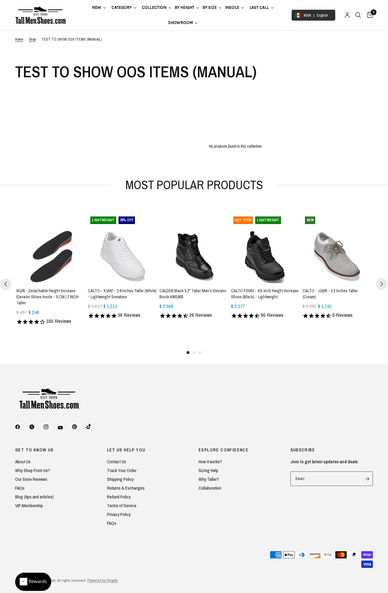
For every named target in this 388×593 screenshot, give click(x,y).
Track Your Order (121, 470)
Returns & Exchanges (126, 488)
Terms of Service (121, 505)
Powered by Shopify (102, 580)
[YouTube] (64, 427)
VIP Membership (29, 505)
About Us (23, 461)
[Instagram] (50, 427)
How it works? (210, 461)
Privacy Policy (119, 514)
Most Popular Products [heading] (194, 185)
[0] (368, 15)
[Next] (381, 284)
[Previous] (6, 284)
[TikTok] (93, 426)
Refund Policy (119, 497)
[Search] (358, 15)
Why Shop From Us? (32, 470)
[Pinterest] (78, 426)
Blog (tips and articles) (34, 497)
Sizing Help (208, 470)
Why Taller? (209, 479)
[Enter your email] (367, 478)
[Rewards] (33, 582)
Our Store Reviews (31, 479)
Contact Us (116, 461)
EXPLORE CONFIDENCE (224, 450)
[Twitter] (36, 427)
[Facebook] (21, 427)
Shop (32, 39)
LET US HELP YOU (126, 450)
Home (19, 39)
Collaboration (210, 488)
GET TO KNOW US (34, 450)
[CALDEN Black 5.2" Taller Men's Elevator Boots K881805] (194, 248)
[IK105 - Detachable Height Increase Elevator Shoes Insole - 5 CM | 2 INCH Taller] (50, 248)
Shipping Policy (120, 479)
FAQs (20, 488)
